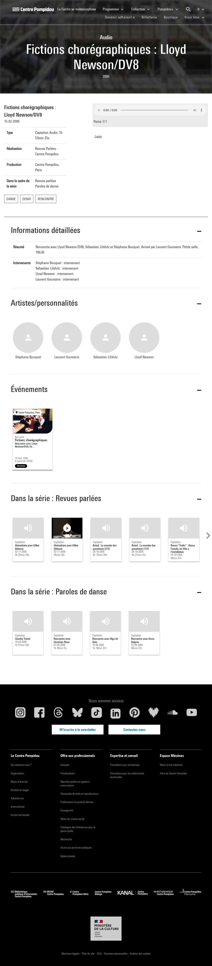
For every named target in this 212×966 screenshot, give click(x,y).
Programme (111, 9)
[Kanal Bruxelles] (136, 896)
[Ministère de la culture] (106, 929)
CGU (99, 953)
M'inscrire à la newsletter (77, 729)
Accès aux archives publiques (76, 847)
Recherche (66, 839)
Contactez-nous (134, 729)
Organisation (17, 773)
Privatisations (67, 773)
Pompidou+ (166, 9)
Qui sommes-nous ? (21, 764)
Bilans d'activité (19, 781)
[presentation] (208, 535)
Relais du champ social (72, 819)
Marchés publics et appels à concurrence (75, 783)
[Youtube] (191, 713)
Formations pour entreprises (125, 764)
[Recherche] (188, 9)
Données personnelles (116, 953)
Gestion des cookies (140, 953)
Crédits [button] (98, 136)
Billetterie (149, 17)
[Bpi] (27, 896)
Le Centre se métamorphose (78, 9)
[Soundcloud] (172, 713)
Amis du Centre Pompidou (173, 773)
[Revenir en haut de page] (202, 956)
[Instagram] (20, 713)
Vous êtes (192, 17)
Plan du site (88, 953)
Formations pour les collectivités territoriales (127, 775)
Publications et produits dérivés (76, 802)
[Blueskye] (77, 713)
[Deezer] (153, 713)
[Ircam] (56, 896)
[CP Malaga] (106, 896)
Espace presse (67, 856)
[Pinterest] (134, 713)
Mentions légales (70, 953)
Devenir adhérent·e (121, 17)
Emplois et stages (20, 790)
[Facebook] (39, 713)
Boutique (172, 17)
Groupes (64, 764)
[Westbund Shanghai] (167, 896)
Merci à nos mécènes (171, 764)
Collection (138, 9)
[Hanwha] (190, 896)
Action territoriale (20, 815)
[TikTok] (96, 713)
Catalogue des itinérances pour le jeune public (77, 829)
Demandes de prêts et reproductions (79, 793)
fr (199, 9)
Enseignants (66, 810)
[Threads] (58, 713)
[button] (106, 231)
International (17, 806)
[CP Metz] (82, 896)
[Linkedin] (115, 713)
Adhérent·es (17, 798)
